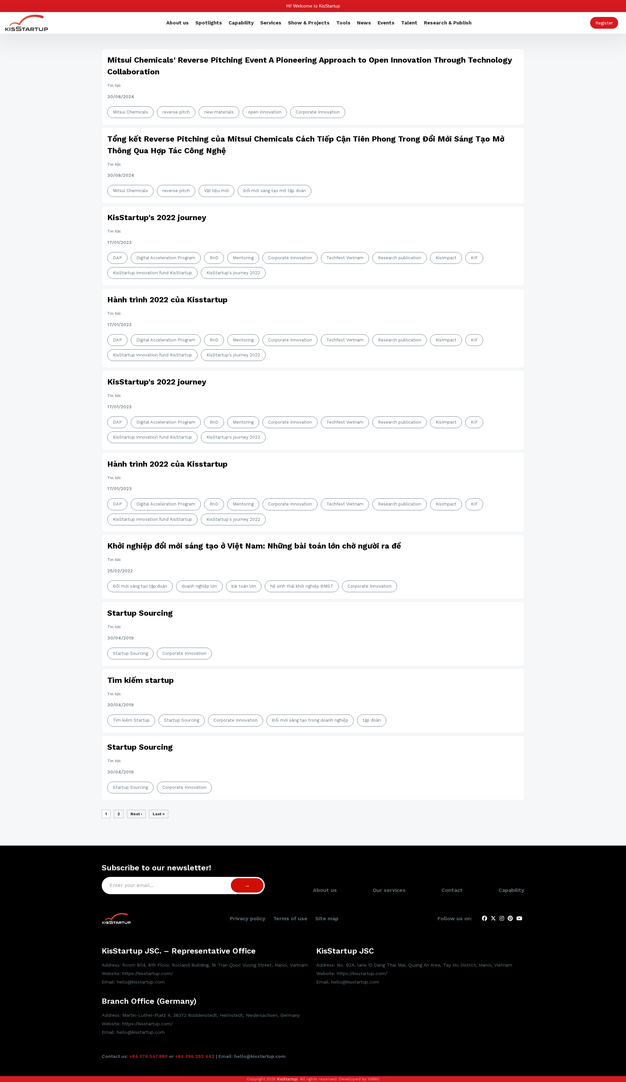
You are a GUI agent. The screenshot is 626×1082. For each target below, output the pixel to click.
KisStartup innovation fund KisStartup (152, 272)
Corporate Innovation (318, 112)
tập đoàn (372, 720)
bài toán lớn (243, 586)
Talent (409, 23)
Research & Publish (447, 23)
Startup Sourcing (140, 613)
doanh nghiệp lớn (199, 586)
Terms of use (290, 918)
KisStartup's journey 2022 (233, 272)
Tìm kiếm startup (140, 680)
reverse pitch (176, 112)
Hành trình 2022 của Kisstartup (167, 299)
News (364, 23)
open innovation (264, 112)
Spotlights (208, 23)
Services (270, 23)
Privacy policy (247, 918)
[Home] (26, 22)
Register (604, 22)
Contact (452, 890)
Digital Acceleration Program (165, 257)
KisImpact (446, 257)
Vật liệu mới (216, 190)
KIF (474, 257)
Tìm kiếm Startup (131, 720)
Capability (241, 23)
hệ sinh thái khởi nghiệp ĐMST (301, 586)
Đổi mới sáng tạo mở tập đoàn (274, 190)
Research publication (399, 257)
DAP (117, 257)
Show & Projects (309, 23)
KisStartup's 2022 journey (156, 217)
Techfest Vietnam (345, 257)
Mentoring (243, 257)
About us (177, 23)
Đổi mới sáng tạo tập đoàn (140, 586)
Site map (326, 918)
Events (386, 23)
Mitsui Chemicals (130, 112)
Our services (389, 890)
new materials (219, 112)
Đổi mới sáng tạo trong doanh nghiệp (310, 720)
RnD (214, 257)
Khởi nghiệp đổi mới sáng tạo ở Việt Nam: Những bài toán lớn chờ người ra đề (254, 545)
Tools (343, 23)
